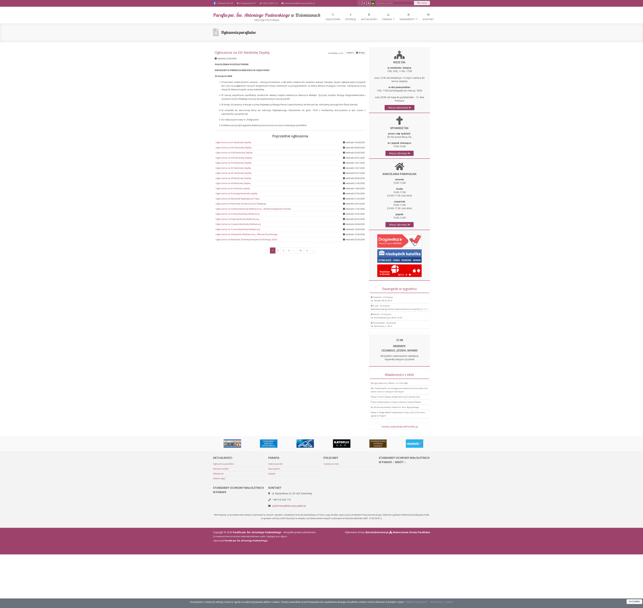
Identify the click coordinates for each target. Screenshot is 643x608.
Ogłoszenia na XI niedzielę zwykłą (233, 188)
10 (300, 250)
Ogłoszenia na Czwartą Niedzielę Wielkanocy (238, 224)
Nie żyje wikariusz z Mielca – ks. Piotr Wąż (389, 383)
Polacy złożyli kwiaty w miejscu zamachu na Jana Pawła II (396, 402)
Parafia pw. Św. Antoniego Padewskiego (266, 17)
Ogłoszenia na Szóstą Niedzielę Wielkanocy (238, 213)
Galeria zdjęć (219, 478)
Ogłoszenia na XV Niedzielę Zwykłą (233, 167)
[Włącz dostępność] (373, 3)
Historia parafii (275, 463)
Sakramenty (408, 19)
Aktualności (369, 19)
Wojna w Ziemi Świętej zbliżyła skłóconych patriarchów (395, 397)
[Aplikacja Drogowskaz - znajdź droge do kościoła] (399, 240)
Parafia (387, 19)
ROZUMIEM (634, 601)
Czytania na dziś (331, 463)
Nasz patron (274, 468)
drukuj (361, 52)
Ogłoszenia (333, 19)
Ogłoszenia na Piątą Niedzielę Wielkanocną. (238, 219)
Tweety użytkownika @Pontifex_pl (399, 426)
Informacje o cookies (441, 601)
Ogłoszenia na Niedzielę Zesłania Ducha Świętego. (241, 203)
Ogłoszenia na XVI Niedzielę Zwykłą (233, 162)
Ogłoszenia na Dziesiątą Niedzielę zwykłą (236, 193)
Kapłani (271, 473)
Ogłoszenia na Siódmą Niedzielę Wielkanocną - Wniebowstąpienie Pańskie (253, 208)
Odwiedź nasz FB (224, 3)
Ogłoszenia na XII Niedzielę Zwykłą (233, 183)
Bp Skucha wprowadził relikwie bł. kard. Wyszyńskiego (395, 407)
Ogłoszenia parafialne (238, 32)
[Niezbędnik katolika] (399, 255)
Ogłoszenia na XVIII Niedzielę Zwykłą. (234, 152)
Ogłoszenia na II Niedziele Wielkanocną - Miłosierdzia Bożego (246, 234)
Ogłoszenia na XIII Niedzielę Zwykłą (233, 178)
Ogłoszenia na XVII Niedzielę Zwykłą (234, 157)
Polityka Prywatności (415, 601)
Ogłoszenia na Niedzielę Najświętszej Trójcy (238, 198)
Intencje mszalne (221, 468)
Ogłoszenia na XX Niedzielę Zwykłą (233, 142)
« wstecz (350, 52)
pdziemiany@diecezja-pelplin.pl (299, 3)
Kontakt (428, 19)
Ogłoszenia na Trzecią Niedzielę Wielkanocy (238, 229)
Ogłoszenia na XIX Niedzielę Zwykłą (233, 147)
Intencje (350, 19)
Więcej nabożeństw (398, 107)
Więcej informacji (398, 153)
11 (307, 250)
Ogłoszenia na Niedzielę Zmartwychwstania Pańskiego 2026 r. (247, 239)
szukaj (423, 2)
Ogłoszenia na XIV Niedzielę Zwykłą (233, 172)
